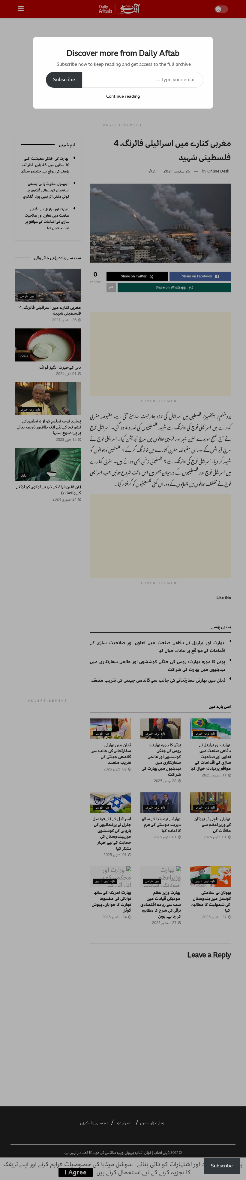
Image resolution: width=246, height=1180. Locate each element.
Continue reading (123, 96)
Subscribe (64, 80)
